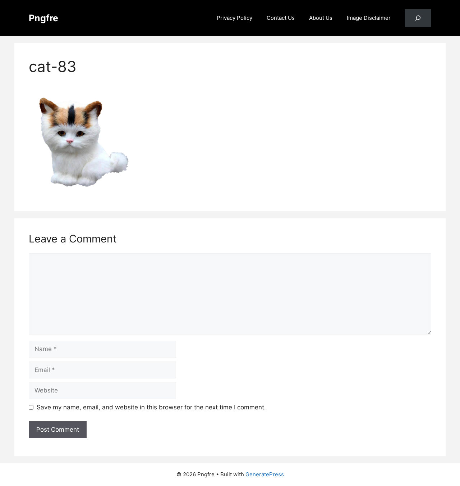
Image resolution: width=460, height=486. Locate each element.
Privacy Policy (234, 17)
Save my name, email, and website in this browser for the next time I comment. (151, 407)
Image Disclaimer (369, 17)
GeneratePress (264, 474)
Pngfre (43, 18)
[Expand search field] (418, 18)
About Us (320, 17)
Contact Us (281, 17)
